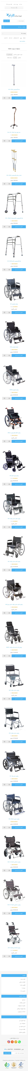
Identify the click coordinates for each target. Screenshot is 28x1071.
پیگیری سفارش (22, 1032)
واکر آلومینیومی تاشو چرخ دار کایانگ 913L (14, 218)
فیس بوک (19, 1041)
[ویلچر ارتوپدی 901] (14, 289)
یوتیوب (8, 1041)
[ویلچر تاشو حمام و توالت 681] (14, 547)
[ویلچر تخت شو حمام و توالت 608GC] (14, 632)
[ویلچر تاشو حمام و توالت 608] (14, 504)
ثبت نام (20, 4)
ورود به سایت (16, 4)
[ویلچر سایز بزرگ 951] (14, 761)
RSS (12, 1041)
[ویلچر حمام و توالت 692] (14, 675)
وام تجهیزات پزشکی (21, 1008)
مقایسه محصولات (21, 1005)
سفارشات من (22, 1023)
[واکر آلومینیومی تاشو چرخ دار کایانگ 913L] (14, 203)
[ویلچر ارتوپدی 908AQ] (14, 375)
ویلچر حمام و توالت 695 (14, 733)
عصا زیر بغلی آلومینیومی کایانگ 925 (14, 175)
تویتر (15, 1041)
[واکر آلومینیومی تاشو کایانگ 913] (14, 246)
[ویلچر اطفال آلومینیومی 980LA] (14, 418)
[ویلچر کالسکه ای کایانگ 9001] (14, 933)
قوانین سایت (22, 985)
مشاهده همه (22, 41)
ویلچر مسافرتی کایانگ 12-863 (14, 862)
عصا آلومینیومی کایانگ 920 (14, 89)
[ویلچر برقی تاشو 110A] (14, 461)
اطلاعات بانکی (22, 982)
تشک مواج (5, 37)
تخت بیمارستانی (16, 38)
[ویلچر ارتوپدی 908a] (14, 332)
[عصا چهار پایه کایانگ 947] (14, 117)
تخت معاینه (10, 37)
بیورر (21, 38)
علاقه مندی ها (22, 1029)
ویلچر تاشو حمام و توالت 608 (14, 518)
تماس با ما (23, 991)
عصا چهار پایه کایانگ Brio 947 (14, 132)
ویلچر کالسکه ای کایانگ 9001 (14, 947)
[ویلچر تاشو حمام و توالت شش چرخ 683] (14, 589)
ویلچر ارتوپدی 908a (14, 347)
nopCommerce (11, 1060)
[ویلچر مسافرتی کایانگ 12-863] (14, 847)
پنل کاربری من (22, 1020)
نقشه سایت (22, 979)
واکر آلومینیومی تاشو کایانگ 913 (14, 261)
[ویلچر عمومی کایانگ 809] (14, 804)
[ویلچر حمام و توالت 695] (14, 718)
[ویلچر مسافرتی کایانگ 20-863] (14, 890)
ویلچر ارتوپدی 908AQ (14, 390)
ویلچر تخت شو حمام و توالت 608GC (14, 647)
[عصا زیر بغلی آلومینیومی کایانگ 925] (14, 160)
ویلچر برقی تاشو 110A (14, 475)
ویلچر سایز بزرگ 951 (14, 776)
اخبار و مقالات (22, 1003)
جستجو (23, 1000)
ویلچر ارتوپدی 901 (14, 304)
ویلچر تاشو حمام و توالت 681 (14, 561)
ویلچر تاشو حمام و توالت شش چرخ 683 (14, 604)
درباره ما (23, 988)
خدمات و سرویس (21, 1011)
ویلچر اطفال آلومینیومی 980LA (14, 433)
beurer (24, 38)
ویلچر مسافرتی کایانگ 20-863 (14, 905)
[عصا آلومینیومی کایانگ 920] (14, 74)
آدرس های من (22, 1026)
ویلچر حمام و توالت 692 (14, 690)
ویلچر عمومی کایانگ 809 (14, 819)
